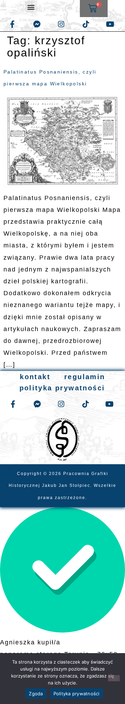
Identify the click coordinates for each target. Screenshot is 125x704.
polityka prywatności (62, 388)
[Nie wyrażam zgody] (114, 678)
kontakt (35, 377)
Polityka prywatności (76, 693)
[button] (31, 7)
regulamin (84, 377)
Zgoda (36, 693)
